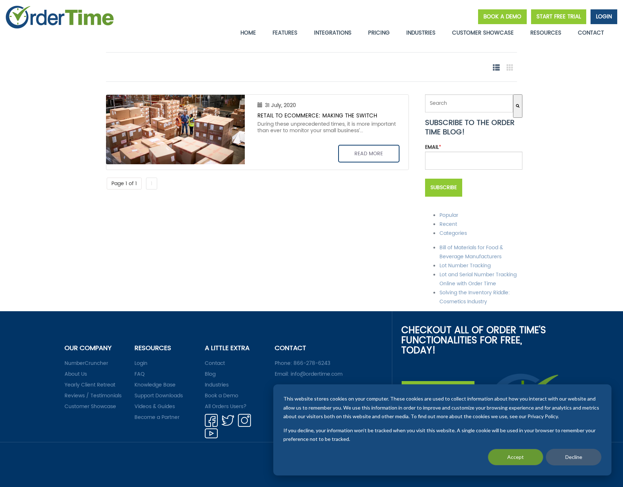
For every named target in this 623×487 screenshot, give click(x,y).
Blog (210, 374)
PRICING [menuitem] (379, 32)
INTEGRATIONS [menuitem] (333, 32)
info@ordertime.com (317, 374)
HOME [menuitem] (248, 32)
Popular (448, 215)
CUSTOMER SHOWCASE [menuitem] (483, 32)
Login (140, 363)
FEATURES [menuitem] (285, 32)
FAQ (139, 374)
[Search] (517, 106)
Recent (448, 224)
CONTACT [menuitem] (591, 32)
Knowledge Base (155, 385)
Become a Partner (157, 417)
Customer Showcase (90, 406)
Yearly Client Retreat (90, 385)
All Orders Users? (226, 406)
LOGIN (604, 16)
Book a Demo (221, 395)
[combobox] (469, 103)
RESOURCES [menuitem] (545, 32)
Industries (217, 385)
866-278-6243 (311, 363)
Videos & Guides (154, 406)
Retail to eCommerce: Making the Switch (317, 115)
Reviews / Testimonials (93, 395)
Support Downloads (158, 395)
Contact (215, 363)
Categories (453, 233)
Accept (515, 457)
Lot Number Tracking (465, 266)
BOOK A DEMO (502, 16)
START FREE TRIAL (558, 16)
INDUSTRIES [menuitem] (421, 32)
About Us (76, 374)
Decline (573, 457)
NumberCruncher (86, 363)
